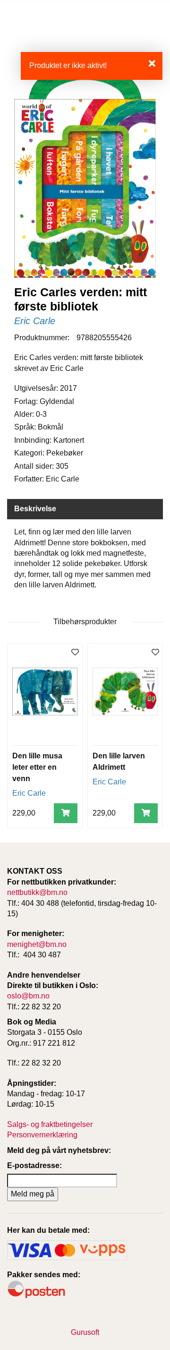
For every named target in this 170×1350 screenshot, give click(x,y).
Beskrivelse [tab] (35, 509)
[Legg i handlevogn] (65, 813)
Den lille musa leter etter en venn (37, 767)
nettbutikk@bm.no (37, 892)
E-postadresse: (34, 1165)
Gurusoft (85, 1332)
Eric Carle (34, 321)
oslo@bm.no (28, 996)
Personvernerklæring (42, 1135)
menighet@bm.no (37, 944)
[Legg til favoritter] (75, 653)
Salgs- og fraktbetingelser (50, 1124)
